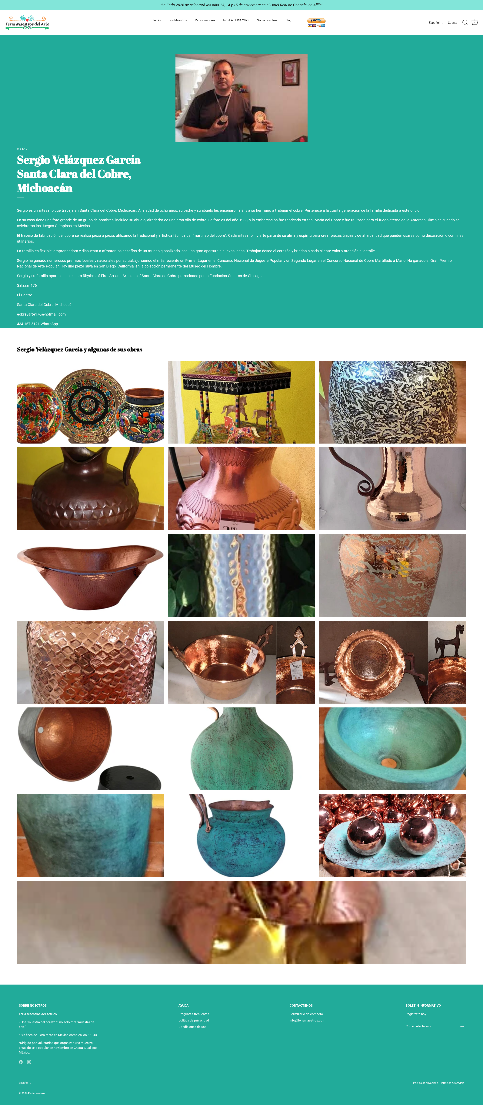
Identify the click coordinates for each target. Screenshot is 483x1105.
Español (434, 23)
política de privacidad (193, 1020)
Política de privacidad (425, 1083)
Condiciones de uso (192, 1027)
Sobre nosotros (267, 20)
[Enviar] (462, 1026)
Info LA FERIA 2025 (236, 20)
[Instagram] (29, 1062)
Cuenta (452, 23)
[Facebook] (21, 1062)
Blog (288, 20)
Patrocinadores (205, 20)
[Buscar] (465, 22)
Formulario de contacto (306, 1014)
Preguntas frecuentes (193, 1014)
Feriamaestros (36, 1093)
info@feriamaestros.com (307, 1020)
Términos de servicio (452, 1083)
